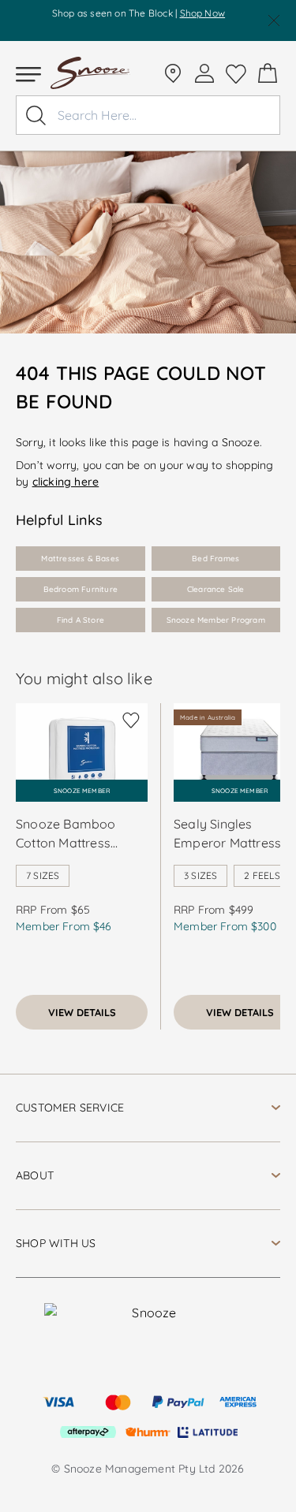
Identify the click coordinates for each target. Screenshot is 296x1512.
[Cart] (267, 73)
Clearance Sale (216, 589)
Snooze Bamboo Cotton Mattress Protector (66, 834)
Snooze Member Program (216, 620)
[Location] (172, 73)
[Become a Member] (204, 73)
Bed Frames (215, 558)
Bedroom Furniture (80, 589)
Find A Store (80, 620)
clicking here (65, 482)
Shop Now (203, 13)
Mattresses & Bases (80, 558)
